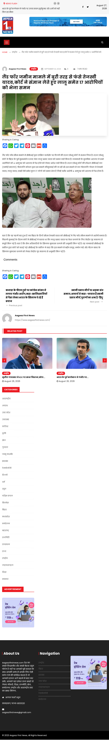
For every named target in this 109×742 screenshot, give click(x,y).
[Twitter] (88, 7)
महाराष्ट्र (5, 530)
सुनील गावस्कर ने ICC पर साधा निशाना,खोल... (23, 377)
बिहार (4, 509)
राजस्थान (6, 544)
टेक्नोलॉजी (6, 468)
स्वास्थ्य (5, 579)
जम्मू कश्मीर (7, 454)
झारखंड (5, 461)
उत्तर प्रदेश (6, 412)
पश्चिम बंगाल (7, 495)
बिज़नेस (5, 502)
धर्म (3, 481)
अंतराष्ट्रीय (6, 398)
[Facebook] (82, 7)
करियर (5, 426)
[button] (55, 3)
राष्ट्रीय (33, 69)
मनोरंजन (6, 523)
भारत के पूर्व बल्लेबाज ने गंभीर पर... (73, 377)
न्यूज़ (4, 488)
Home (5, 52)
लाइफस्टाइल (7, 565)
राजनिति (5, 537)
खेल (4, 440)
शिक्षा (4, 572)
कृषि (4, 433)
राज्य (4, 551)
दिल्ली (5, 475)
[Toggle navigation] (6, 42)
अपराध (5, 405)
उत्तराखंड (5, 419)
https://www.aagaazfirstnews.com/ (32, 320)
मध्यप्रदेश (6, 516)
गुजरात (5, 447)
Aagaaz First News (17, 69)
